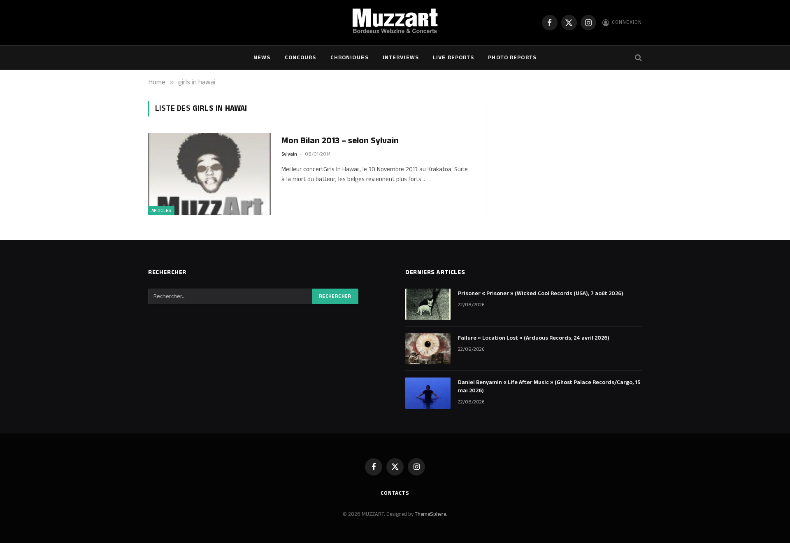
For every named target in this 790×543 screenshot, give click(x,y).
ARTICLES (161, 210)
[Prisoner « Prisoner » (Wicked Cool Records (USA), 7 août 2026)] (428, 304)
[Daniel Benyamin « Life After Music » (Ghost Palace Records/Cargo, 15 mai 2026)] (428, 393)
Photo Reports (512, 58)
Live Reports (453, 58)
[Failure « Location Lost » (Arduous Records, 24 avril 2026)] (428, 348)
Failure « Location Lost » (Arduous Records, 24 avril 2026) (533, 338)
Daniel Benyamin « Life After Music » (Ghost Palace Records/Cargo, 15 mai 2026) (549, 386)
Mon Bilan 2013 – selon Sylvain (340, 141)
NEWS (261, 58)
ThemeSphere (430, 514)
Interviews (401, 58)
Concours (300, 58)
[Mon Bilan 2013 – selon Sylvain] (209, 174)
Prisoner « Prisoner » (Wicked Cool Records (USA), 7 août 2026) (540, 293)
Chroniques (349, 58)
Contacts (395, 493)
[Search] (637, 58)
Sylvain (289, 154)
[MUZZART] (394, 22)
